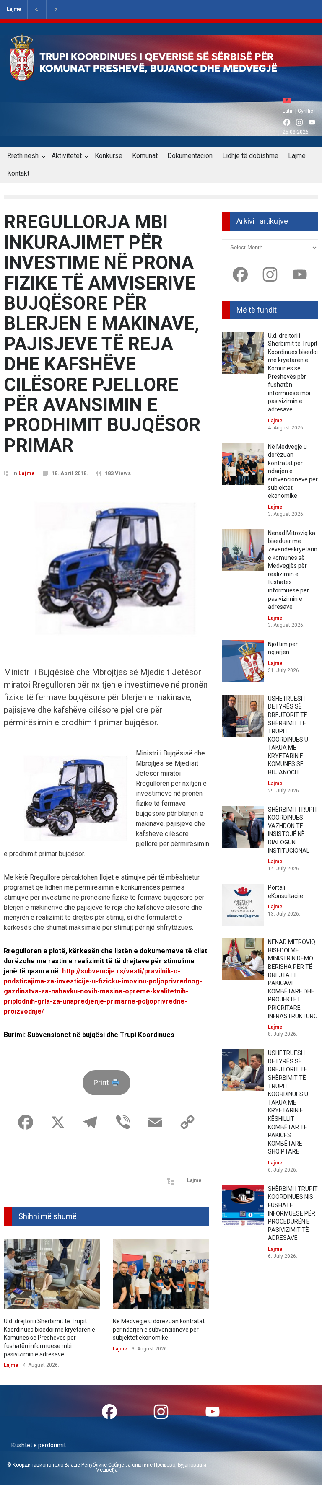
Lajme (14, 9)
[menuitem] (289, 100)
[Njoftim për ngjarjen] (243, 661)
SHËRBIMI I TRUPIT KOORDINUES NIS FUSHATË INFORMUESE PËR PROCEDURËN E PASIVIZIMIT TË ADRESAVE (293, 1213)
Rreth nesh (23, 156)
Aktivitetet (67, 156)
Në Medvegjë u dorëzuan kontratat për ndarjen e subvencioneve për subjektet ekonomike (159, 1329)
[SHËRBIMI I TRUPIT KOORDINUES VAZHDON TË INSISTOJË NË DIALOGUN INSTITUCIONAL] (243, 827)
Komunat (145, 156)
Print (102, 1082)
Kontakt (18, 173)
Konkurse (108, 156)
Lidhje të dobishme (250, 156)
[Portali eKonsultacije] (243, 905)
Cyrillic (305, 111)
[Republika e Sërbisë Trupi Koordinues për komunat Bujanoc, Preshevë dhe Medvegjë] (158, 75)
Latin (288, 111)
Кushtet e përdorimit (38, 1445)
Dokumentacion (190, 156)
